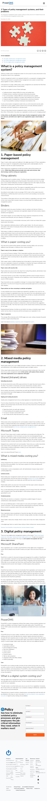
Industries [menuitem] (18, 758)
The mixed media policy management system (14, 60)
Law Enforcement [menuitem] (18, 761)
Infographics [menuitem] (32, 769)
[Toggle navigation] (44, 3)
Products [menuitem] (8, 758)
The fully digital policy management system (14, 62)
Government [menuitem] (18, 772)
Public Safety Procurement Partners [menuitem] (22, 775)
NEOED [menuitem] (27, 764)
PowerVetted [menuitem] (12, 764)
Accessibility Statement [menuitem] (28, 787)
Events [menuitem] (21, 762)
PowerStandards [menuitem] (8, 762)
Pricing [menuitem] (12, 779)
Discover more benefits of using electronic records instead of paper (17, 527)
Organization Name (30, 728)
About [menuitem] (21, 758)
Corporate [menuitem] (18, 776)
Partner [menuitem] (21, 771)
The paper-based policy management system (14, 58)
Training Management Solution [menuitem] (32, 775)
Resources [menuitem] (32, 758)
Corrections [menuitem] (18, 774)
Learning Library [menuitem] (31, 761)
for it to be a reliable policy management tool (25, 427)
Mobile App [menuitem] (32, 771)
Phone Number (29, 722)
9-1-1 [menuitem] (17, 764)
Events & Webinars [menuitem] (32, 767)
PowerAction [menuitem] (8, 778)
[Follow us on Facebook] (38, 776)
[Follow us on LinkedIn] (38, 779)
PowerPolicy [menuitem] (8, 760)
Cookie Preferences (20, 790)
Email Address (29, 717)
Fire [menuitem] (16, 768)
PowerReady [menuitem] (8, 769)
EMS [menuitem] (16, 770)
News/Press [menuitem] (22, 764)
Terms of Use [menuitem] (29, 788)
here (20, 452)
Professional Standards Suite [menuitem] (8, 775)
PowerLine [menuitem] (8, 771)
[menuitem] (13, 790)
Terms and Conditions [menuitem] (19, 788)
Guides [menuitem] (31, 764)
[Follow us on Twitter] (38, 783)
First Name (28, 705)
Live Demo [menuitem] (12, 776)
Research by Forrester (33, 478)
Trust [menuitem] (21, 769)
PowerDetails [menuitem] (12, 769)
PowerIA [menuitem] (12, 760)
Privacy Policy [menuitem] (17, 787)
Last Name (28, 711)
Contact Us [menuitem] (37, 788)
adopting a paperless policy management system (22, 322)
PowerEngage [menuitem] (12, 766)
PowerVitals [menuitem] (12, 762)
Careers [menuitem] (21, 760)
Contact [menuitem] (21, 766)
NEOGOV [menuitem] (27, 762)
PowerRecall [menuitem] (8, 764)
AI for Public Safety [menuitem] (12, 772)
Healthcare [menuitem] (18, 766)
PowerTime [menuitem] (8, 766)
